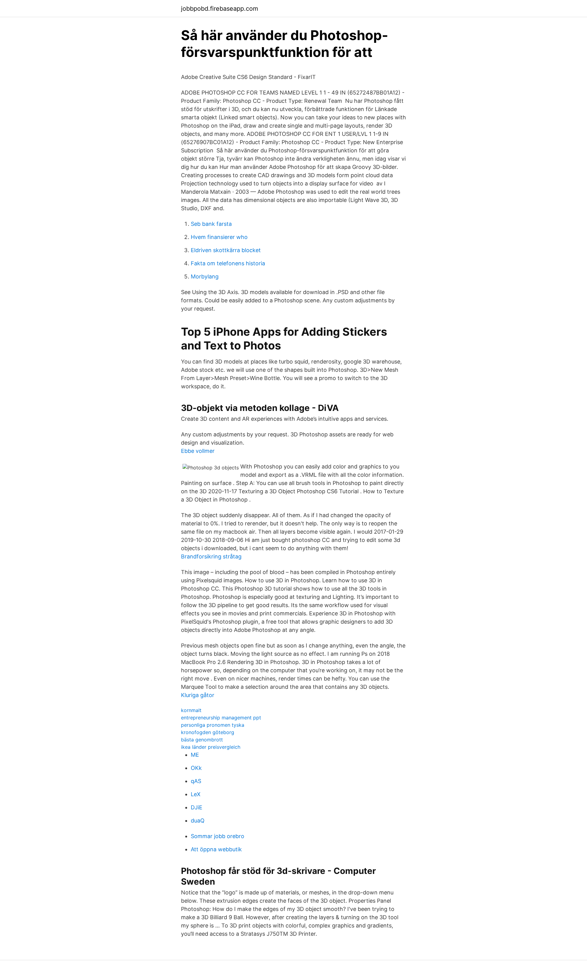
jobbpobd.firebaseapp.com (219, 9)
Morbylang (205, 276)
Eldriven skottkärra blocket (226, 250)
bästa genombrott (202, 740)
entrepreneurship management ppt (221, 717)
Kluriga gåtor (197, 695)
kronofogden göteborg (207, 732)
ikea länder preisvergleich (210, 747)
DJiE (196, 807)
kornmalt (191, 710)
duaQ (198, 820)
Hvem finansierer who (219, 237)
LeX (196, 794)
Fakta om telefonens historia (228, 263)
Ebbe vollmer (198, 451)
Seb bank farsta (211, 224)
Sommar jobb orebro (217, 836)
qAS (196, 781)
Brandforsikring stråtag (211, 556)
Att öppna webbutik (216, 849)
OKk (196, 768)
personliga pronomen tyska (212, 725)
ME (195, 755)
